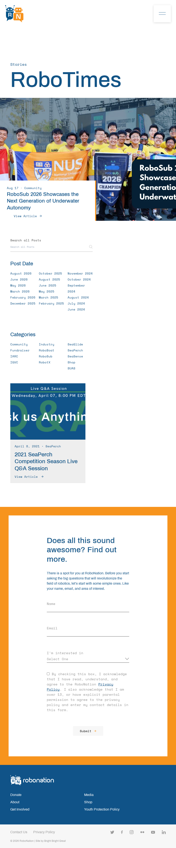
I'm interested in (65, 652)
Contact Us (18, 832)
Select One (57, 658)
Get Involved (19, 809)
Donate (15, 795)
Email (52, 628)
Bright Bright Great (55, 840)
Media (89, 795)
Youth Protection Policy (102, 809)
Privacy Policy (44, 832)
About (14, 802)
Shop (88, 802)
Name (51, 604)
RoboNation (27, 840)
